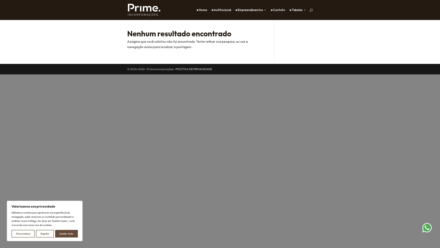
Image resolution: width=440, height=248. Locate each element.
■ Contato (278, 10)
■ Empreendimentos (249, 10)
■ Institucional (221, 10)
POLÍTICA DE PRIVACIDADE (193, 69)
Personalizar (23, 233)
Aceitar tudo (66, 233)
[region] (44, 221)
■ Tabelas (296, 10)
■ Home (202, 10)
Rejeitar (45, 233)
